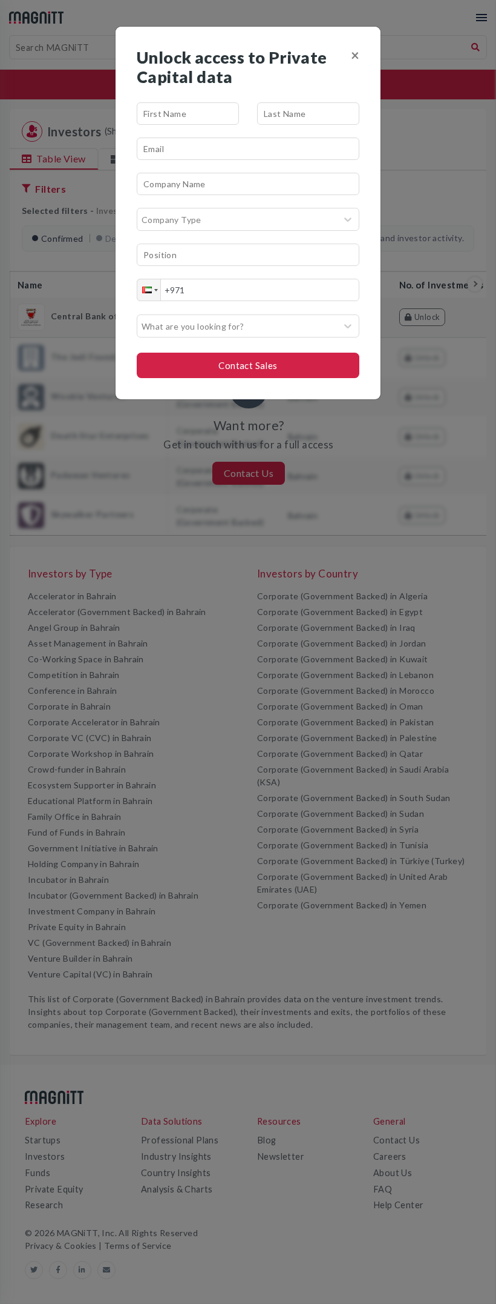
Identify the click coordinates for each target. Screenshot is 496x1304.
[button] (148, 290)
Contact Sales (247, 365)
